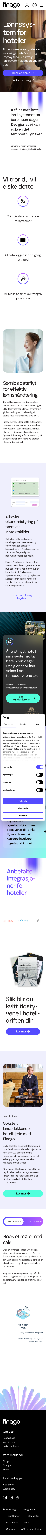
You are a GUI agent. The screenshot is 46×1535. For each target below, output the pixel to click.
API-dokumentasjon (31, 1529)
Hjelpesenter (32, 1516)
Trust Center (12, 1516)
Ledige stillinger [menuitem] (11, 1446)
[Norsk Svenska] (34, 5)
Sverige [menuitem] (7, 1465)
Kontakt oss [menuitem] (9, 1438)
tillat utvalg (23, 808)
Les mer (21, 1031)
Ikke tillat (23, 815)
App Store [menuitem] (8, 1485)
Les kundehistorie (21, 698)
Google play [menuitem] (9, 1489)
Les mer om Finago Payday (21, 597)
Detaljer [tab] (23, 724)
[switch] (39, 775)
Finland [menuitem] (6, 1469)
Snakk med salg (21, 80)
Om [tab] (37, 724)
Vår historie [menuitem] (9, 1442)
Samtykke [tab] (8, 724)
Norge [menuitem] (6, 1461)
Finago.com (29, 1509)
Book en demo (21, 73)
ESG (26, 1523)
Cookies (10, 1529)
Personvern (12, 1523)
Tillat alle (23, 801)
